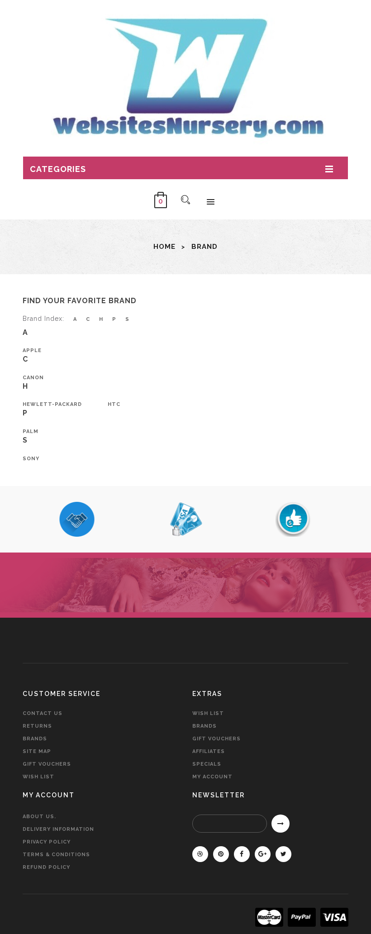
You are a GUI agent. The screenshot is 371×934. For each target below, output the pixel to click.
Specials (206, 764)
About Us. (39, 817)
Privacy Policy (47, 842)
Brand (204, 247)
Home (164, 247)
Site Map (37, 751)
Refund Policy (46, 867)
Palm (30, 431)
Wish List (38, 777)
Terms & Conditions (56, 855)
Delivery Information (58, 829)
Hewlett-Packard (52, 404)
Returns (37, 726)
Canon (33, 378)
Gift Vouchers (47, 764)
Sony (31, 459)
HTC (114, 404)
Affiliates (208, 751)
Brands (35, 739)
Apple (32, 350)
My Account (212, 777)
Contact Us (42, 713)
